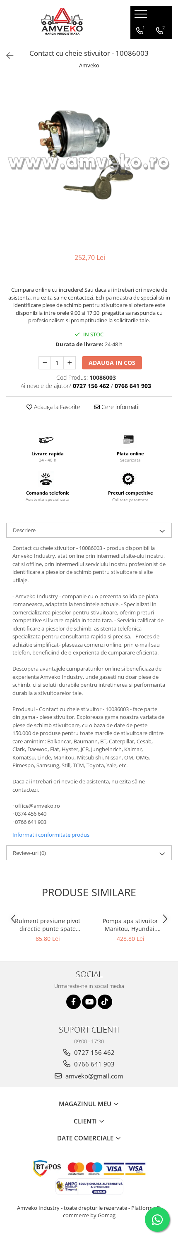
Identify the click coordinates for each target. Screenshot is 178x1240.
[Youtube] (89, 1002)
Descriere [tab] (24, 530)
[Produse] (142, 16)
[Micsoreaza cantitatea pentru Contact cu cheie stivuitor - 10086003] (44, 362)
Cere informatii (120, 407)
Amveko (89, 65)
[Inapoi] (6, 55)
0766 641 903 (93, 1064)
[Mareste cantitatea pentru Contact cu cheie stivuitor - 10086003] (69, 362)
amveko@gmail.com (93, 1076)
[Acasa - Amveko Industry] (62, 22)
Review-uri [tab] (29, 853)
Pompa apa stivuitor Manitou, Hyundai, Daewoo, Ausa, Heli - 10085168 (130, 925)
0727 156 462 (93, 1052)
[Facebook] (73, 1002)
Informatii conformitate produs (50, 834)
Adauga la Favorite (56, 407)
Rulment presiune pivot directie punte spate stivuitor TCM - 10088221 (47, 925)
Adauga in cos (112, 363)
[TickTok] (105, 1002)
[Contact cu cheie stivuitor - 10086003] (89, 162)
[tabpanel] (89, 162)
